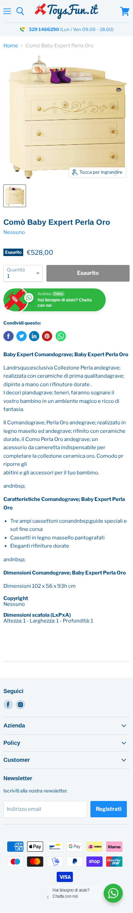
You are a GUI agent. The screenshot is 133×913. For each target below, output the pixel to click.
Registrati (108, 809)
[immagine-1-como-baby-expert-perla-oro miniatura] (15, 196)
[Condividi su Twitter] (21, 336)
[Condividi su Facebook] (8, 336)
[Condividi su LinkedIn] (34, 336)
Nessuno (14, 232)
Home (10, 46)
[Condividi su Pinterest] (47, 336)
